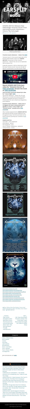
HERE (14, 94)
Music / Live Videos (16, 308)
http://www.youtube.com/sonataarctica (12, 295)
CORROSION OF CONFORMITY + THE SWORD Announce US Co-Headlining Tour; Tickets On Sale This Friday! (15, 374)
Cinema (21, 307)
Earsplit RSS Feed (15, 364)
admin (14, 33)
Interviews (4, 342)
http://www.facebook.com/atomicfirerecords (13, 298)
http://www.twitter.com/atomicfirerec (12, 301)
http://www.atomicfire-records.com (11, 296)
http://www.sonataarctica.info (10, 289)
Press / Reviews (6, 348)
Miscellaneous (9, 308)
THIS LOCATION (8, 89)
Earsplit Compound (15, 404)
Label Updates (5, 344)
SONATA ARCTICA (10, 310)
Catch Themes (19, 406)
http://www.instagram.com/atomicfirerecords (14, 299)
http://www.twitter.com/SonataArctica (12, 293)
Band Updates (16, 307)
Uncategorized (5, 351)
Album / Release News (8, 307)
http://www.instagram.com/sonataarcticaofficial (14, 292)
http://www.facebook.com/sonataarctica (12, 290)
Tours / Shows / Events (7, 350)
